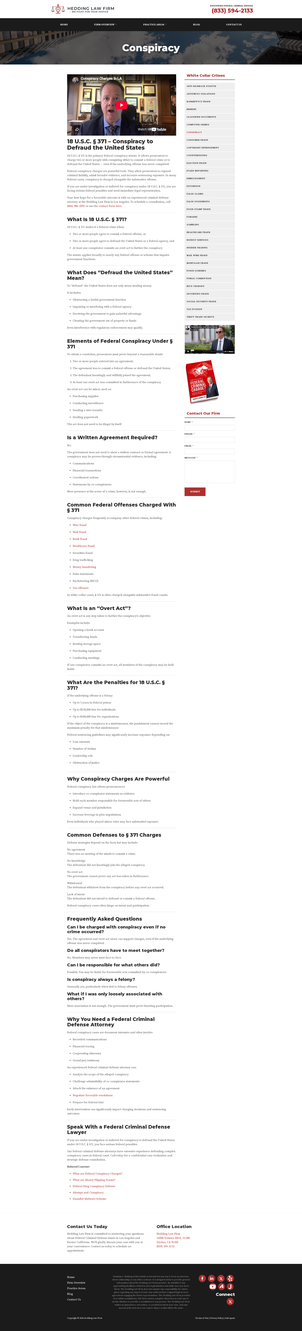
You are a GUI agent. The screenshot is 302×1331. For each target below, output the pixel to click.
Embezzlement (196, 178)
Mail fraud (79, 532)
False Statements (198, 201)
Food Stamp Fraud (199, 209)
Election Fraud (197, 163)
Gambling (193, 224)
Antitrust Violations (201, 94)
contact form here (110, 206)
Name (189, 422)
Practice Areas (153, 24)
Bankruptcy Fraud (199, 101)
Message (191, 458)
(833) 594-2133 (232, 10)
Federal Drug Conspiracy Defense (94, 1186)
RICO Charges (195, 286)
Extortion (193, 186)
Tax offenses (80, 588)
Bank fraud (80, 539)
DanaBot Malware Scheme (89, 1199)
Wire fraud (80, 525)
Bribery (192, 109)
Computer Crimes (198, 124)
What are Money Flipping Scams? (94, 1180)
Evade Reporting (197, 171)
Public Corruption (199, 278)
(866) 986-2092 (76, 206)
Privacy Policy (216, 1318)
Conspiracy (194, 132)
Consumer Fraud (197, 140)
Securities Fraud (198, 294)
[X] (230, 1301)
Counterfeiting (197, 155)
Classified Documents (201, 117)
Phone (190, 434)
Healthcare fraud (84, 546)
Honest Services (197, 240)
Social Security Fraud (201, 301)
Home (64, 24)
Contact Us (234, 24)
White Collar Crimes (206, 76)
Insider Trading (197, 247)
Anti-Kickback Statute (201, 86)
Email (189, 446)
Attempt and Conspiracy (88, 1192)
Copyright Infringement (203, 147)
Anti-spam (230, 1318)
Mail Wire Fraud (197, 255)
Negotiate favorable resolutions (93, 1095)
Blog (196, 24)
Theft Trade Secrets (200, 317)
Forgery (192, 217)
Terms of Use (201, 1318)
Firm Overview (104, 24)
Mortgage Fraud (197, 263)
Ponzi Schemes (196, 271)
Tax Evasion (194, 309)
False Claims (195, 194)
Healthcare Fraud (198, 232)
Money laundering (84, 567)
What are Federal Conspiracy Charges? (97, 1173)
